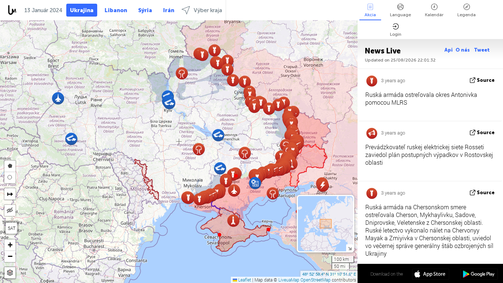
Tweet (482, 50)
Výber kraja (208, 10)
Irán (168, 10)
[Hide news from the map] (9, 210)
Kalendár (434, 14)
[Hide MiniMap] (349, 247)
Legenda (466, 14)
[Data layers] (9, 273)
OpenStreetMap (315, 280)
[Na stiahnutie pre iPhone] (430, 275)
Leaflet (244, 280)
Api (448, 50)
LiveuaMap (288, 280)
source (486, 80)
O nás (463, 50)
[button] (236, 176)
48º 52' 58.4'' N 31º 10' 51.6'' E (329, 274)
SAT (11, 228)
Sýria (145, 10)
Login (395, 34)
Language (400, 14)
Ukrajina (82, 10)
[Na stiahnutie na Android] (478, 275)
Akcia (370, 14)
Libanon (116, 10)
